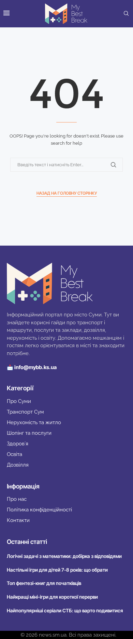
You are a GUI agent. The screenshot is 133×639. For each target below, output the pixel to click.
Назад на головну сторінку (66, 193)
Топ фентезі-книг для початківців (44, 583)
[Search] (126, 13)
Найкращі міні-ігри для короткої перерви (52, 597)
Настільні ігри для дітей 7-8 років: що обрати (57, 570)
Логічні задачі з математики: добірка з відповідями (64, 556)
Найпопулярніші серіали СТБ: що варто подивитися (65, 610)
